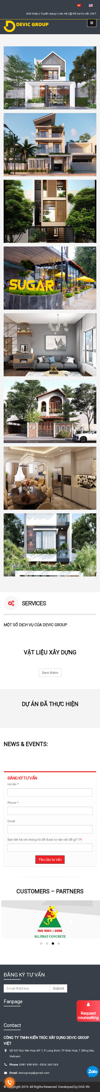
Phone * (13, 803)
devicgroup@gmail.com (34, 1073)
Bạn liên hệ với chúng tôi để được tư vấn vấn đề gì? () (45, 839)
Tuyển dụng (48, 13)
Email (11, 821)
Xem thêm (50, 673)
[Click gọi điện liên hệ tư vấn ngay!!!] (9, 1082)
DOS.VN (84, 1087)
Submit (58, 988)
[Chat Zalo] (93, 1071)
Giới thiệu (32, 13)
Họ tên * (13, 784)
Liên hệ (62, 13)
